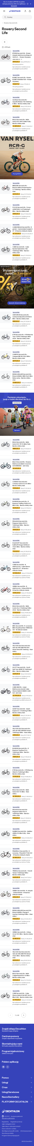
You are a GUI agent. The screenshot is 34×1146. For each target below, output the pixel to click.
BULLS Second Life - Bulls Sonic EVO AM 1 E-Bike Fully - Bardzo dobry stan (21, 121)
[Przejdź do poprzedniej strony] (10, 1015)
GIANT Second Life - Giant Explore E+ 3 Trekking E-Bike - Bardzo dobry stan (22, 710)
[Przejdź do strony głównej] (14, 11)
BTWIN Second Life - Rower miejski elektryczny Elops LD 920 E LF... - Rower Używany (22, 55)
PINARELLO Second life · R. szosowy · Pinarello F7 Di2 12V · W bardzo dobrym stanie (22, 853)
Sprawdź (17, 430)
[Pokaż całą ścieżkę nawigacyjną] (2, 23)
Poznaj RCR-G (17, 174)
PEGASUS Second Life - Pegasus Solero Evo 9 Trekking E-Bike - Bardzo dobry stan (20, 812)
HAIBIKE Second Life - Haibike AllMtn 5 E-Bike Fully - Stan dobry (22, 833)
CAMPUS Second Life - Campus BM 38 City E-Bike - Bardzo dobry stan (21, 356)
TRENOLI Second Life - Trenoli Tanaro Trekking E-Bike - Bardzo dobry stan (22, 872)
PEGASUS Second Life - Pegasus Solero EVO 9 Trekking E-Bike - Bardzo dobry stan (20, 524)
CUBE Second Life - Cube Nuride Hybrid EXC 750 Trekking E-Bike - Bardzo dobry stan (20, 249)
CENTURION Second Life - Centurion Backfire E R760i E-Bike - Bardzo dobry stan (22, 316)
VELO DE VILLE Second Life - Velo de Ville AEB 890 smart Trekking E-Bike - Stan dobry (22, 730)
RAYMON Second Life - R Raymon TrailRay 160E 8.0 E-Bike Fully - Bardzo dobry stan (22, 503)
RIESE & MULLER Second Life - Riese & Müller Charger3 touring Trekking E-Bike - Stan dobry (22, 913)
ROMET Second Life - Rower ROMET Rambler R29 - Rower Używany (22, 79)
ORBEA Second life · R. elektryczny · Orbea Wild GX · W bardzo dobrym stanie (22, 588)
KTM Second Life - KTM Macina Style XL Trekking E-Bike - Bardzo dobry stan (22, 772)
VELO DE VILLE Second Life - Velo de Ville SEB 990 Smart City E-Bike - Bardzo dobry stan (21, 954)
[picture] (5, 56)
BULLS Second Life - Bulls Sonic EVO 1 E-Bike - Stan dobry (20, 791)
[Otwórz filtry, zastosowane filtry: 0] (4, 42)
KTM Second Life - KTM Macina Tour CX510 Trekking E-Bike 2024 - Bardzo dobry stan (22, 336)
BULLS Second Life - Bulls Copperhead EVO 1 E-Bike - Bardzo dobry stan (21, 975)
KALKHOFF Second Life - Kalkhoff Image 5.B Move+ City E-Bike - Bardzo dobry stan (21, 545)
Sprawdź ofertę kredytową (17, 303)
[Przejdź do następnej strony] (23, 1015)
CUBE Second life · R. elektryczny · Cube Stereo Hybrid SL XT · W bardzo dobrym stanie (21, 567)
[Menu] (4, 11)
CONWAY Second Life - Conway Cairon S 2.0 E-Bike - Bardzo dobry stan (22, 483)
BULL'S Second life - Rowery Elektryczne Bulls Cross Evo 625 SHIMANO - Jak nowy (21, 464)
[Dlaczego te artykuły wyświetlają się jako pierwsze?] (3, 47)
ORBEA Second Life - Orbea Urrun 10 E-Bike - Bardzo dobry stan (22, 934)
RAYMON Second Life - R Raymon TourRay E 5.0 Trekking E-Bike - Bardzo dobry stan (20, 751)
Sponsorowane (4, 266)
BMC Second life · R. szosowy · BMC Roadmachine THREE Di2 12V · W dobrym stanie (22, 628)
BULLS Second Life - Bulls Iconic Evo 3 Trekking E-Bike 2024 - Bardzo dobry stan (21, 608)
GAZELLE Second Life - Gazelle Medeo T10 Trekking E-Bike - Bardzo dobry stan (22, 101)
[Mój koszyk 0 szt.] (30, 11)
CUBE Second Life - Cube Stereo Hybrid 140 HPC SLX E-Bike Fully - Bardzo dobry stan (22, 995)
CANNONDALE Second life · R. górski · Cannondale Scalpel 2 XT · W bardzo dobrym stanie (22, 229)
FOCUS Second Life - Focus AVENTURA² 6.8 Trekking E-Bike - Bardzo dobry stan (21, 209)
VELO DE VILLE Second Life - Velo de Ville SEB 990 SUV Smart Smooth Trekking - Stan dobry (22, 648)
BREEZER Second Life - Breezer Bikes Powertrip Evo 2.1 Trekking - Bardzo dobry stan (21, 188)
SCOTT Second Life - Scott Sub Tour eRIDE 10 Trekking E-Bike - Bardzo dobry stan (22, 669)
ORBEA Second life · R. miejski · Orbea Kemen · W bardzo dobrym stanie (22, 892)
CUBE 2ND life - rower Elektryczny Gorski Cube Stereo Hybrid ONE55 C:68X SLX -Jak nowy (21, 690)
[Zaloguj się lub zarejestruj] (25, 11)
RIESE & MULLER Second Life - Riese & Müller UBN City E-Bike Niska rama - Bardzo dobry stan (22, 377)
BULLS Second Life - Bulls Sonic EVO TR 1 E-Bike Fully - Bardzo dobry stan (21, 444)
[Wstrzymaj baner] (27, 3)
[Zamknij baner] (30, 3)
